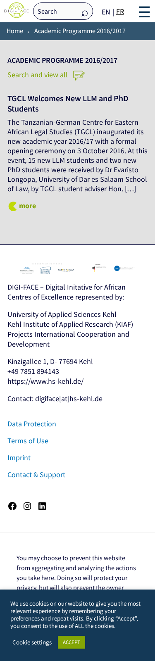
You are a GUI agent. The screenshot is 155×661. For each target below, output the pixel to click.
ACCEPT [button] (71, 642)
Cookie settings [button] (32, 642)
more (27, 205)
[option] (120, 11)
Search (85, 11)
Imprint (19, 457)
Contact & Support (36, 474)
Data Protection (31, 423)
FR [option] (120, 11)
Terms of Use (27, 440)
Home (15, 30)
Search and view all (38, 74)
